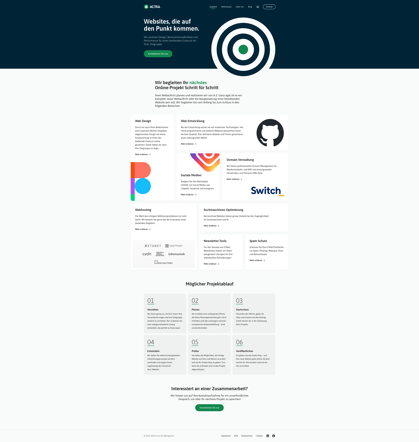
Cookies (259, 436)
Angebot (213, 7)
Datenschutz (246, 436)
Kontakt (269, 7)
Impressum (226, 436)
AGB (236, 436)
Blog (250, 7)
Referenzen (226, 7)
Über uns (240, 7)
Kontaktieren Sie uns (158, 53)
